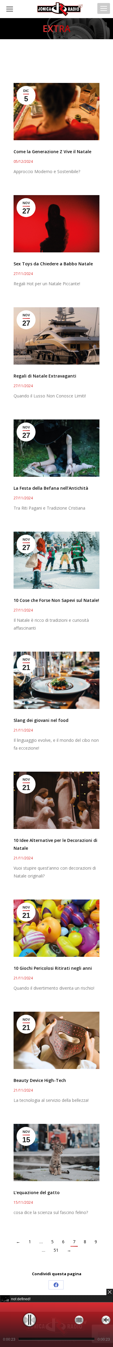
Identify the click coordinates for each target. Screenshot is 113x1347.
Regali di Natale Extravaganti (45, 376)
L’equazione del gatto (37, 1192)
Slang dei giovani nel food (41, 720)
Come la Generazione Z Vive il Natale (52, 151)
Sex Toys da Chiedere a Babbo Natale (53, 264)
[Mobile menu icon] (103, 8)
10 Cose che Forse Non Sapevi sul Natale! (56, 600)
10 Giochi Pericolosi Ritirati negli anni (53, 968)
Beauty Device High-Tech (40, 1080)
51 (56, 1250)
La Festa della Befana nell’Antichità (51, 488)
